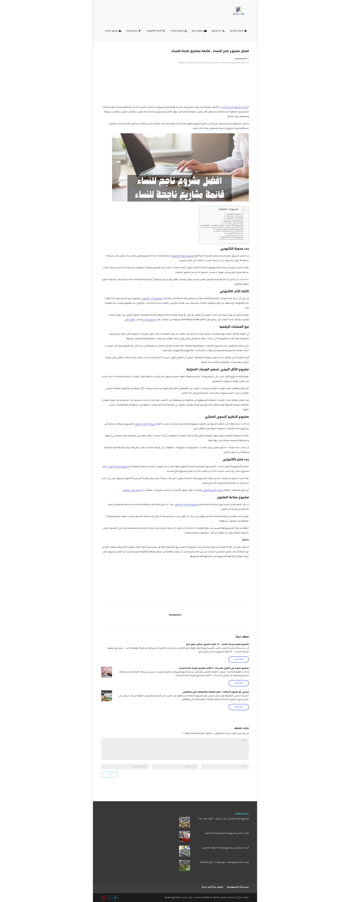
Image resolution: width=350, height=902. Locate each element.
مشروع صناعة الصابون (232, 237)
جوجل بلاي (130, 320)
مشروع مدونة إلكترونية (182, 256)
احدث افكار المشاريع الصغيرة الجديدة (234, 63)
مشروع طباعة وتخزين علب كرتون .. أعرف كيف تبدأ (223, 819)
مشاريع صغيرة (172, 897)
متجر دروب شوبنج (132, 490)
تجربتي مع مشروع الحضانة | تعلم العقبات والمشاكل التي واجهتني (216, 692)
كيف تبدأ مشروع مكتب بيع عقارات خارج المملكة (224, 862)
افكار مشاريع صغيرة (211, 63)
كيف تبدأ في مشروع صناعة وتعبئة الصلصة (227, 833)
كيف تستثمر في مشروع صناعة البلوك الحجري (225, 848)
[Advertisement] (175, 84)
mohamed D (240, 59)
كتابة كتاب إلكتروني (234, 218)
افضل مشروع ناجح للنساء (235, 107)
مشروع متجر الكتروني (118, 466)
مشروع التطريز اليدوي (146, 424)
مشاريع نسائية (196, 63)
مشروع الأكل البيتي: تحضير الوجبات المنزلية (223, 226)
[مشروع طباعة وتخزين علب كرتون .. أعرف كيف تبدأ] (184, 823)
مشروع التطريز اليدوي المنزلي (229, 229)
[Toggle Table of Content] (243, 209)
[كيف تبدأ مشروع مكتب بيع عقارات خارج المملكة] (184, 866)
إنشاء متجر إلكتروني (212, 490)
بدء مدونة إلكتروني (234, 214)
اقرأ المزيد (238, 659)
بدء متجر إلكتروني (235, 233)
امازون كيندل (149, 320)
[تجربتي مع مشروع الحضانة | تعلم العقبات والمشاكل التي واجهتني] (106, 695)
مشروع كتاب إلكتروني (152, 298)
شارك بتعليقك (183, 63)
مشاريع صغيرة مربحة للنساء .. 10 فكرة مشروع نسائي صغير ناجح (217, 644)
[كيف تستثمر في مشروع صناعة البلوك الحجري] (184, 852)
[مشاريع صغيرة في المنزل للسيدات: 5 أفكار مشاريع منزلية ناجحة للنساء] (106, 672)
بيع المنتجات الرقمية (233, 222)
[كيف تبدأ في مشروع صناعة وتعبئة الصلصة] (184, 837)
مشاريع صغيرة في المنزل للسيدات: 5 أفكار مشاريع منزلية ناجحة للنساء (214, 668)
